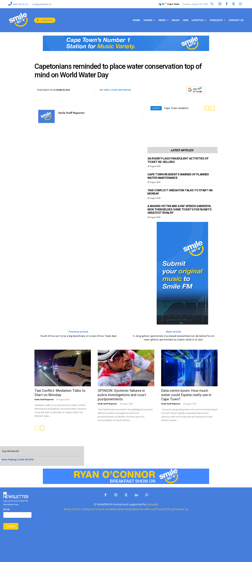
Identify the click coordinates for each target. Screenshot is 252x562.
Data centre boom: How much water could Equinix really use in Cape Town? (186, 395)
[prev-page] (36, 427)
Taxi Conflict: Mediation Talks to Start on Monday (180, 192)
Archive (125, 509)
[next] (212, 108)
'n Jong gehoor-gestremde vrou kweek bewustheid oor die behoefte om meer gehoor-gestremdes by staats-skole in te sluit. (173, 337)
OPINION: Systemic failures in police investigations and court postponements (122, 395)
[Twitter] (233, 4)
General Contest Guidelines (101, 509)
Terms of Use (72, 509)
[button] (212, 4)
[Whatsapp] (240, 4)
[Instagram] (219, 4)
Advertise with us (142, 509)
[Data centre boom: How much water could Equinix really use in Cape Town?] (189, 368)
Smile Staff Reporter (117, 90)
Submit (11, 526)
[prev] (207, 108)
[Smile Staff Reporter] (46, 116)
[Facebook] (226, 4)
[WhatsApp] (181, 90)
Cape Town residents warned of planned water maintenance (178, 176)
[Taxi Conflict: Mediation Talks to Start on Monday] (62, 368)
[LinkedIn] (136, 495)
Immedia (152, 504)
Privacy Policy (164, 509)
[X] (173, 90)
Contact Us (181, 509)
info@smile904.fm (41, 4)
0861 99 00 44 (21, 4)
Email (7, 509)
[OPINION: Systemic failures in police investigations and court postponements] (126, 368)
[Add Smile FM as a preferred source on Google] (195, 91)
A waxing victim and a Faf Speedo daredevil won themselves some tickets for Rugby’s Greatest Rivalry (179, 209)
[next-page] (42, 427)
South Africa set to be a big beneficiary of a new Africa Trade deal (78, 336)
